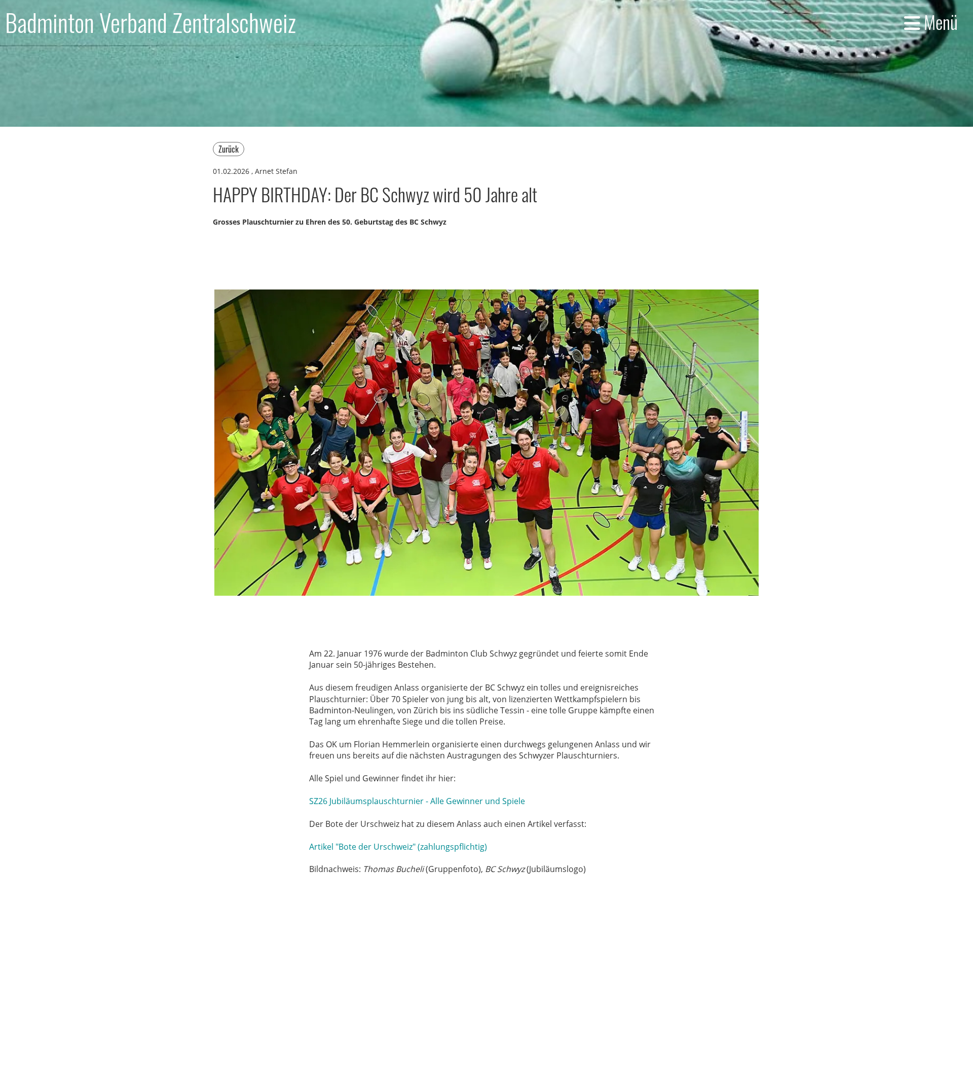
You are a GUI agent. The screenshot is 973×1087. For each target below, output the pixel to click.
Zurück (228, 149)
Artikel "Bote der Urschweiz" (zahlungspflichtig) (398, 846)
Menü (939, 21)
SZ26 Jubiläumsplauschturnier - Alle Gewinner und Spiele (417, 801)
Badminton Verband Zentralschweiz (150, 22)
